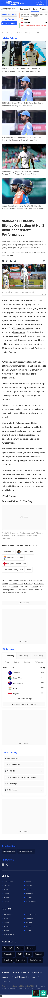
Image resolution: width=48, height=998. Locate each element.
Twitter (34, 587)
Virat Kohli (11, 771)
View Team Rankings (24, 699)
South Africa (17, 678)
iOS (24, 593)
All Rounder (39, 662)
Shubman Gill (32, 300)
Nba (28, 954)
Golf (20, 954)
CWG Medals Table (14, 765)
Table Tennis (35, 960)
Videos (6, 893)
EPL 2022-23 (31, 915)
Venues (7, 901)
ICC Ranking (31, 901)
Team (7, 662)
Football (23, 580)
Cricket (28, 570)
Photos (43, 9)
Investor (5, 977)
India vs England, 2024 (13, 570)
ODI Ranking (23, 656)
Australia (16, 673)
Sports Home (6, 33)
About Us (16, 972)
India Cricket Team (15, 558)
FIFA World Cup (12, 758)
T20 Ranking (38, 656)
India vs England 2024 (21, 33)
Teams (6, 897)
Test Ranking (9, 656)
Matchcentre (9, 934)
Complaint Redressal (19, 977)
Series (28, 882)
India (15, 688)
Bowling (27, 662)
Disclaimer (38, 972)
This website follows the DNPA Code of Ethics (19, 986)
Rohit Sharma (19, 332)
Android (17, 593)
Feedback (27, 972)
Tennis (20, 948)
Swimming (20, 960)
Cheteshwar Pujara (13, 474)
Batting (16, 662)
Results (29, 886)
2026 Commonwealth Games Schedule (21, 777)
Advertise (5, 972)
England (16, 694)
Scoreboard (25, 9)
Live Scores (8, 882)
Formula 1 (8, 948)
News (35, 9)
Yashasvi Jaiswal (21, 328)
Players (29, 897)
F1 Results (28, 583)
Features (29, 893)
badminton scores (16, 583)
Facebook (14, 587)
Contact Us (6, 981)
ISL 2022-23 (8, 915)
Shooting (8, 960)
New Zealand (18, 683)
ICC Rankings (12, 784)
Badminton (8, 954)
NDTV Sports (39, 583)
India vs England (8, 9)
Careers (34, 977)
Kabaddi (38, 954)
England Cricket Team (16, 564)
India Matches (9, 19)
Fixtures (7, 886)
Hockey (30, 948)
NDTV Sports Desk (9, 252)
